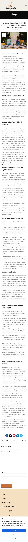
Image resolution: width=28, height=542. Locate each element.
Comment (3, 455)
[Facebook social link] (6, 435)
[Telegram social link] (21, 435)
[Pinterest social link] (14, 435)
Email (2, 478)
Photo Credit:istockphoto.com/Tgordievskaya (12, 53)
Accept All (14, 530)
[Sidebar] (2, 164)
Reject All (14, 538)
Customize (14, 534)
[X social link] (10, 435)
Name (3, 472)
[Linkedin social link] (17, 435)
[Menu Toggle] (26, 5)
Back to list (14, 440)
